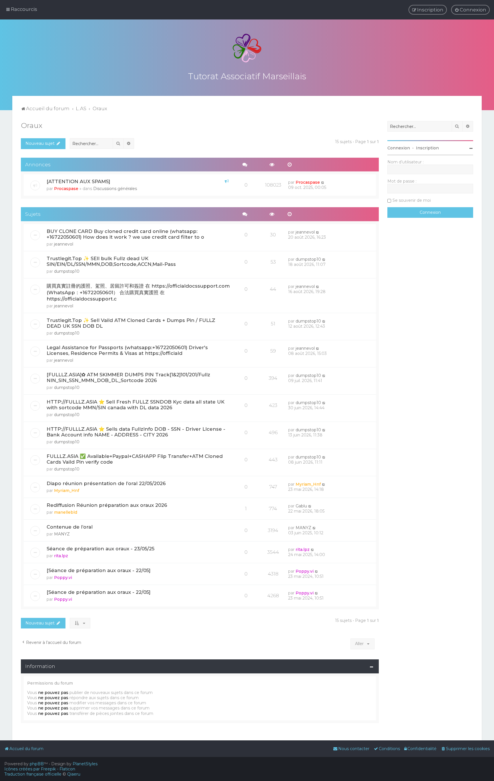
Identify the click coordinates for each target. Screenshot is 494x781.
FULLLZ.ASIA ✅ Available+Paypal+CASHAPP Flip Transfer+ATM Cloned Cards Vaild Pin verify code (135, 459)
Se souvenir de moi (412, 200)
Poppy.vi (63, 577)
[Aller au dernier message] (323, 182)
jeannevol (63, 244)
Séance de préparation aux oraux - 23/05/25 (100, 548)
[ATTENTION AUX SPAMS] (78, 181)
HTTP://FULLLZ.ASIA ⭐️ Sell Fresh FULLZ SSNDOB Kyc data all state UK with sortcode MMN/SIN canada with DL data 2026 (135, 404)
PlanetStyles (85, 763)
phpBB (37, 763)
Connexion (398, 148)
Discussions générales (115, 188)
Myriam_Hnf (66, 490)
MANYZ (62, 534)
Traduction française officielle (32, 774)
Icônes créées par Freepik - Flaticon (39, 769)
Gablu (301, 506)
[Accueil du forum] (247, 48)
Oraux (31, 125)
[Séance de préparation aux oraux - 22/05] (98, 570)
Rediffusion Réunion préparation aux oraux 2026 (107, 505)
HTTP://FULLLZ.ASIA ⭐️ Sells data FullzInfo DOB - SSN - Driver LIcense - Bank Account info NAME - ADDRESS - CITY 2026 (136, 432)
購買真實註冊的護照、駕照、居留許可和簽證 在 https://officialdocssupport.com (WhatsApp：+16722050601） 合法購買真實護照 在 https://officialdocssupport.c (138, 292)
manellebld (65, 512)
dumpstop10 (66, 271)
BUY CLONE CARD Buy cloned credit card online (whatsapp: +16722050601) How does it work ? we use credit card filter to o (125, 234)
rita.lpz (61, 555)
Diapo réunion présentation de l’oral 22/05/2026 (106, 483)
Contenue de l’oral (70, 527)
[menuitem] (470, 10)
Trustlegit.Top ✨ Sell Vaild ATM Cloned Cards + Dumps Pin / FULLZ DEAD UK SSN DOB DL (131, 323)
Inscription (427, 148)
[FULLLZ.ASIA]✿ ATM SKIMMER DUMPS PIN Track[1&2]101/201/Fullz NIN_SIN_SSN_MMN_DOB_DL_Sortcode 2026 (128, 377)
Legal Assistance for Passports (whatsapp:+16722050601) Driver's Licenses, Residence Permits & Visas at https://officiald (127, 350)
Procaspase (66, 188)
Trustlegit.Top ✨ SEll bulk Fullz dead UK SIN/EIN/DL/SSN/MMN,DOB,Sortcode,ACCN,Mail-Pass (111, 261)
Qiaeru (73, 774)
